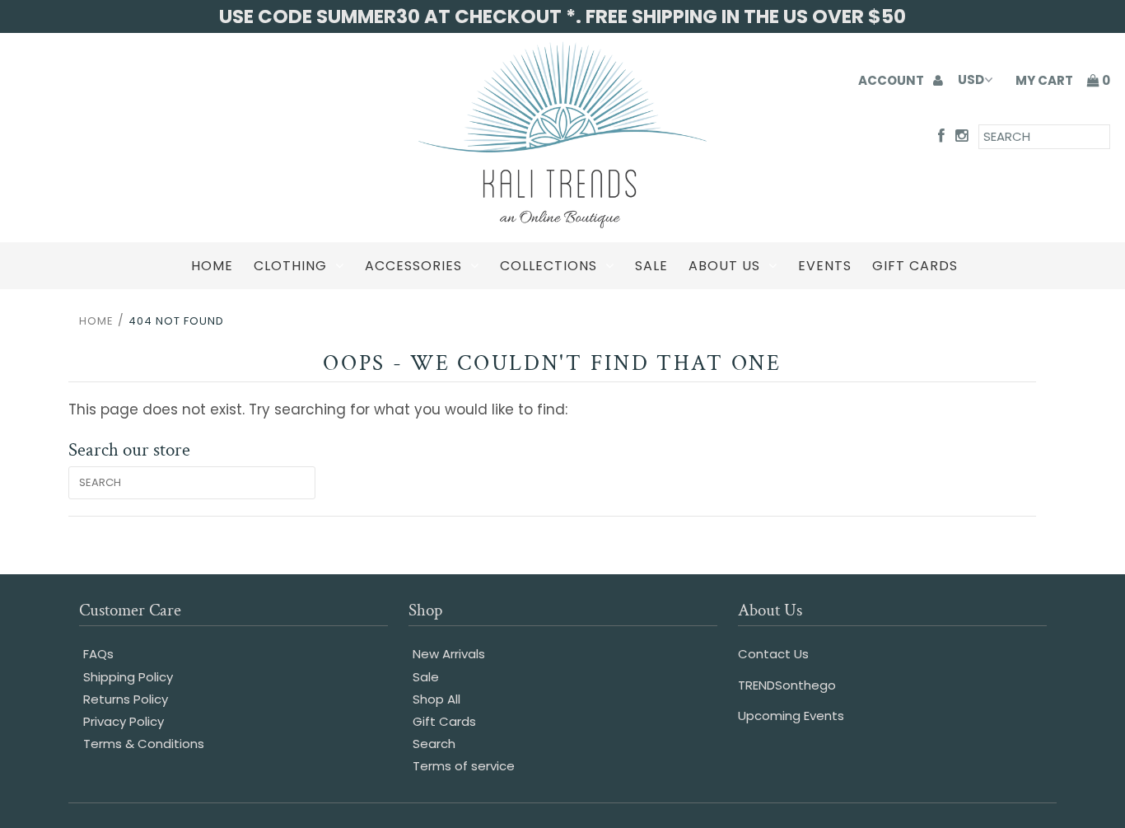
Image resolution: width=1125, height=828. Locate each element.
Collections (548, 265)
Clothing (290, 265)
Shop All (436, 699)
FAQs (98, 653)
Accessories (413, 265)
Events (825, 265)
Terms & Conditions (143, 743)
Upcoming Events (791, 715)
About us (724, 265)
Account (892, 80)
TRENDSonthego (787, 685)
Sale (651, 265)
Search (434, 743)
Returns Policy (125, 699)
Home (212, 265)
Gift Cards (915, 265)
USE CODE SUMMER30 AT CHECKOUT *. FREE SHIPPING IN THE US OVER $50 (562, 16)
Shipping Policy (128, 676)
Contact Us (773, 653)
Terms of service (464, 765)
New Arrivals (449, 653)
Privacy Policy (123, 721)
